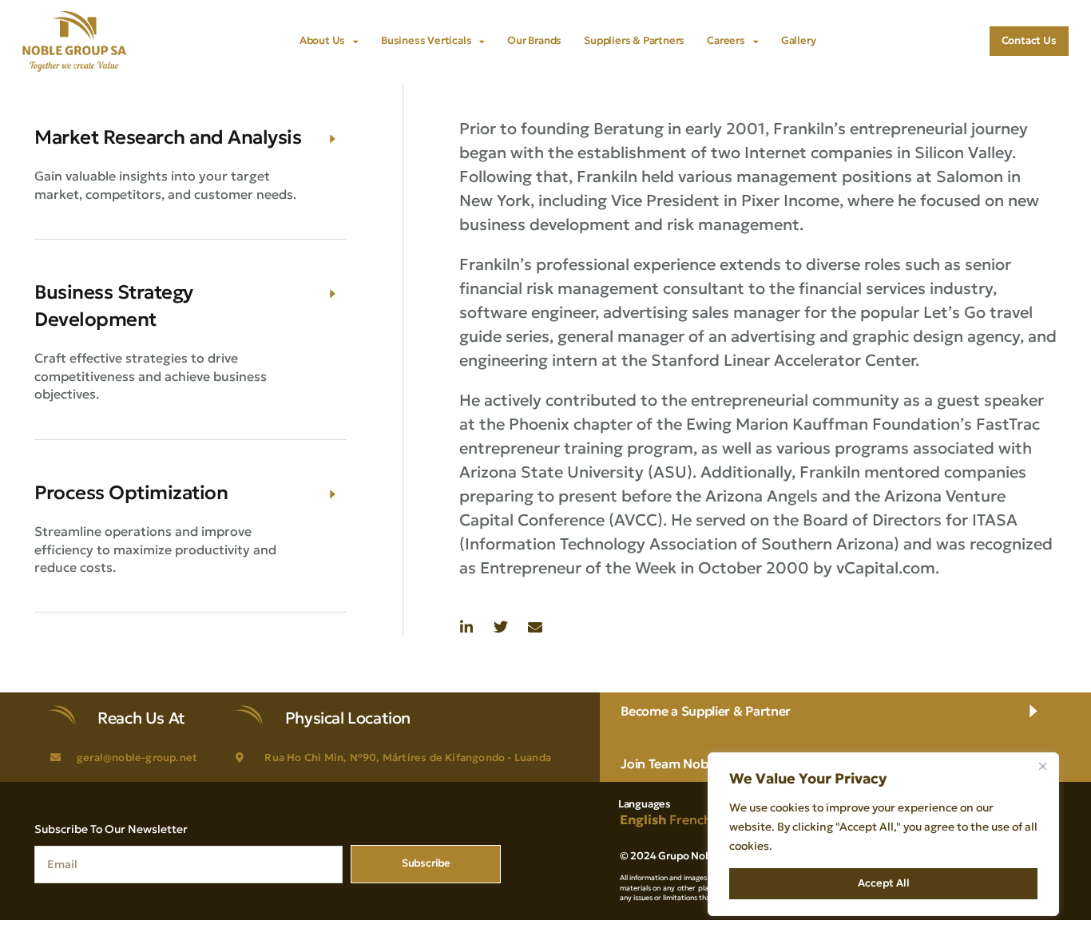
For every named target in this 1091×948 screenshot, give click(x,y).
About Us (322, 40)
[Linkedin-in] (466, 627)
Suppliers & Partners (634, 40)
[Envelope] (535, 627)
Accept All (884, 883)
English (643, 819)
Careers (726, 40)
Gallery (798, 40)
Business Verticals (426, 40)
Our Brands (534, 40)
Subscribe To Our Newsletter (111, 829)
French (690, 819)
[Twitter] (501, 627)
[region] (883, 834)
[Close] (1042, 765)
